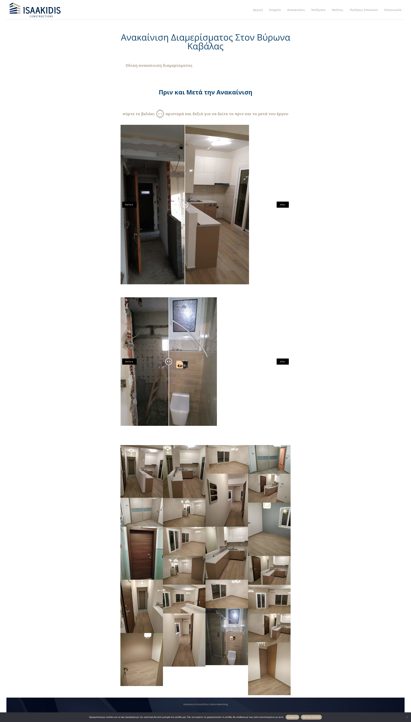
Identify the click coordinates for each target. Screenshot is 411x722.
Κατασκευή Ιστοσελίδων (196, 704)
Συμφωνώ (292, 717)
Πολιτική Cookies (311, 717)
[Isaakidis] (35, 10)
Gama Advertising (219, 704)
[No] (407, 717)
